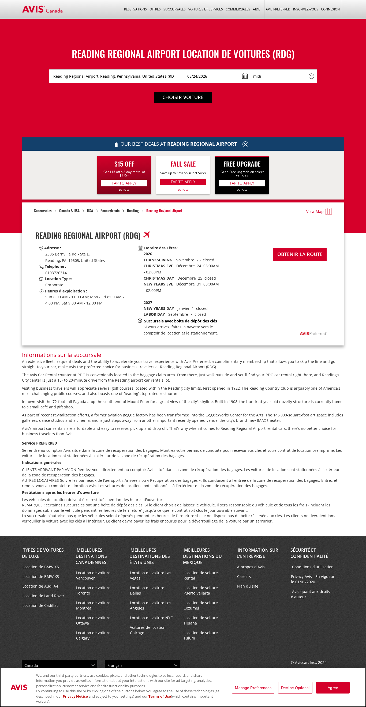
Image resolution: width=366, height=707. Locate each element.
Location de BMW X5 (41, 566)
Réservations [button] (135, 9)
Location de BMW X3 (41, 576)
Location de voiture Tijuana (201, 620)
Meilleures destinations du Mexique (202, 556)
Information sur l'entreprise (257, 553)
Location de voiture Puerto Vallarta (201, 590)
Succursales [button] (174, 9)
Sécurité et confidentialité (309, 553)
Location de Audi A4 (40, 586)
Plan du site (247, 586)
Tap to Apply (124, 183)
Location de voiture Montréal (93, 605)
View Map (315, 211)
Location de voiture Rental (201, 575)
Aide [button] (256, 9)
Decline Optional (295, 688)
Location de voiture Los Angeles (150, 605)
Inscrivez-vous (305, 9)
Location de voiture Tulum (201, 635)
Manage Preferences (253, 688)
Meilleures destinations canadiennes (91, 556)
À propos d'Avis (251, 566)
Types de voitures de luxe (43, 553)
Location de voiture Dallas (147, 590)
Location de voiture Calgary (93, 635)
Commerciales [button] (238, 9)
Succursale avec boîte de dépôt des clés (180, 321)
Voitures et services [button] (205, 9)
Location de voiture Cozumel (201, 605)
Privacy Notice (76, 696)
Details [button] (124, 189)
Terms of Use (159, 696)
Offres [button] (155, 9)
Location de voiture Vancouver (93, 575)
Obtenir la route (300, 254)
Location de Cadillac (40, 605)
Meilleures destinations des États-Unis (149, 556)
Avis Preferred (278, 9)
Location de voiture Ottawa (93, 620)
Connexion (330, 9)
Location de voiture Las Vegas (150, 575)
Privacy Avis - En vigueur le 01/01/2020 (313, 579)
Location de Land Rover (43, 595)
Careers (244, 576)
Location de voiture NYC (151, 617)
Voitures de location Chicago (148, 630)
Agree (333, 688)
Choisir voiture (183, 97)
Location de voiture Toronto (93, 590)
